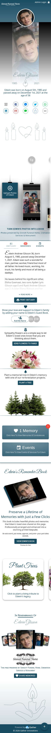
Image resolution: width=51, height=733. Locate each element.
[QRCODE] (6, 104)
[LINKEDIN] (6, 111)
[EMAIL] (15, 111)
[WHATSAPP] (45, 104)
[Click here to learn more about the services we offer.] (25, 659)
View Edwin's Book (26, 541)
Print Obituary (27, 300)
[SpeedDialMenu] (44, 726)
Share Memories (27, 676)
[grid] (25, 197)
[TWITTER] (35, 104)
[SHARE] (35, 111)
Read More (25, 294)
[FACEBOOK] (15, 104)
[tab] (11, 245)
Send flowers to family (25, 343)
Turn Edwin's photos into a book (25, 229)
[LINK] (45, 111)
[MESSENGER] (25, 104)
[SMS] (25, 111)
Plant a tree (25, 383)
